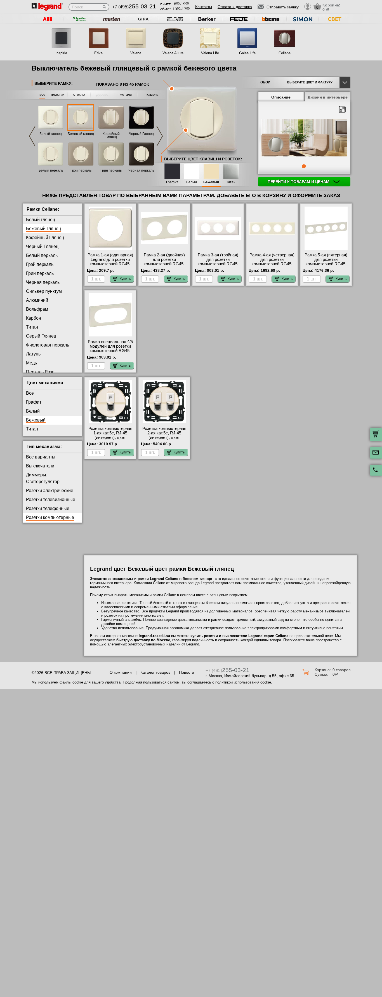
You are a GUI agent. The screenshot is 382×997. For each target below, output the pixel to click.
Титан (230, 182)
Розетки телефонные (47, 508)
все (42, 94)
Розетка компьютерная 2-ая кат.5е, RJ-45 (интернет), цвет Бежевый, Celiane (164, 435)
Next (159, 136)
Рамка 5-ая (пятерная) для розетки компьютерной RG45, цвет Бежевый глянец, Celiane (326, 264)
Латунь (33, 354)
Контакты (203, 6)
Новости (186, 672)
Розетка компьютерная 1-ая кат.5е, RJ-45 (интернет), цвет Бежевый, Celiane (110, 435)
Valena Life (210, 53)
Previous (32, 136)
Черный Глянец (141, 133)
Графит (172, 182)
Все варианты (40, 457)
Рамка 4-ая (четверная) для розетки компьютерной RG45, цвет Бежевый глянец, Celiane (271, 264)
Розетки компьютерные (50, 517)
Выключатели (40, 466)
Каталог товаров (155, 672)
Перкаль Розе (40, 371)
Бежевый (211, 182)
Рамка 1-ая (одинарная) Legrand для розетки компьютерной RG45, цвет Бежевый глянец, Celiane (110, 264)
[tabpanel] (304, 138)
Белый (191, 182)
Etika (98, 53)
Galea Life (247, 53)
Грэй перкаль (80, 170)
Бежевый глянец (81, 133)
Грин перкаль (111, 170)
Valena (135, 53)
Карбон (33, 318)
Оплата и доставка (235, 6)
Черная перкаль (141, 170)
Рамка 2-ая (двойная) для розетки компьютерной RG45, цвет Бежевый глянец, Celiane (164, 264)
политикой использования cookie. (243, 682)
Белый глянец (50, 133)
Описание (281, 97)
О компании (121, 672)
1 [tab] (303, 166)
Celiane (285, 53)
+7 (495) (134, 6)
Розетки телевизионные (50, 499)
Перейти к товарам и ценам (299, 181)
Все (30, 393)
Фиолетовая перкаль (47, 345)
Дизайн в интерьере (328, 97)
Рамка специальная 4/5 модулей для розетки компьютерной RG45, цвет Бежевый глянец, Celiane (110, 351)
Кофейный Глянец (111, 135)
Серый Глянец (41, 336)
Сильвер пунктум (44, 291)
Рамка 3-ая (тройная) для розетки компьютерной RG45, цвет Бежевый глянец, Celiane (218, 264)
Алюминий (37, 300)
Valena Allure (172, 53)
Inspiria (61, 53)
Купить (125, 279)
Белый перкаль (51, 170)
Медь (31, 363)
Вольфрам (37, 309)
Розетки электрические (49, 490)
